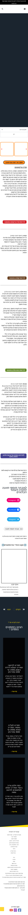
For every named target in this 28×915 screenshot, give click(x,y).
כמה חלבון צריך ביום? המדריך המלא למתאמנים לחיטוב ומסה (14, 788)
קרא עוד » (14, 691)
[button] (3, 9)
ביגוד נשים (13, 853)
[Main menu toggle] (24, 9)
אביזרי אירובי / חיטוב (14, 840)
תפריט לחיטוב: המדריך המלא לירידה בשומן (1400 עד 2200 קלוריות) (14, 668)
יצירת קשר (14, 863)
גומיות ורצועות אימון (14, 842)
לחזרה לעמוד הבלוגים (18, 491)
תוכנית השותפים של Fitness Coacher (14, 875)
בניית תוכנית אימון (14, 871)
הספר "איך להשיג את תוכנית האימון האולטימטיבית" (14, 877)
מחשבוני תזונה (14, 869)
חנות (14, 861)
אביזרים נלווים (14, 846)
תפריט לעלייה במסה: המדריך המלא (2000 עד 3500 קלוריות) (14, 728)
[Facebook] (20, 910)
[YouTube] (11, 910)
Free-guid (23, 890)
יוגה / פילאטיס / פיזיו (14, 844)
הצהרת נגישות (14, 865)
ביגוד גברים (13, 851)
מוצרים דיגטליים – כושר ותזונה (14, 835)
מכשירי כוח (14, 836)
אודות (14, 859)
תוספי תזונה (14, 838)
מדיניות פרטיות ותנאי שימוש (14, 867)
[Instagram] (15, 910)
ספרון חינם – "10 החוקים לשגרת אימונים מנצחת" (14, 887)
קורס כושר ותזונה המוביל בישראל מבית (14, 873)
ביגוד (14, 848)
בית (14, 857)
